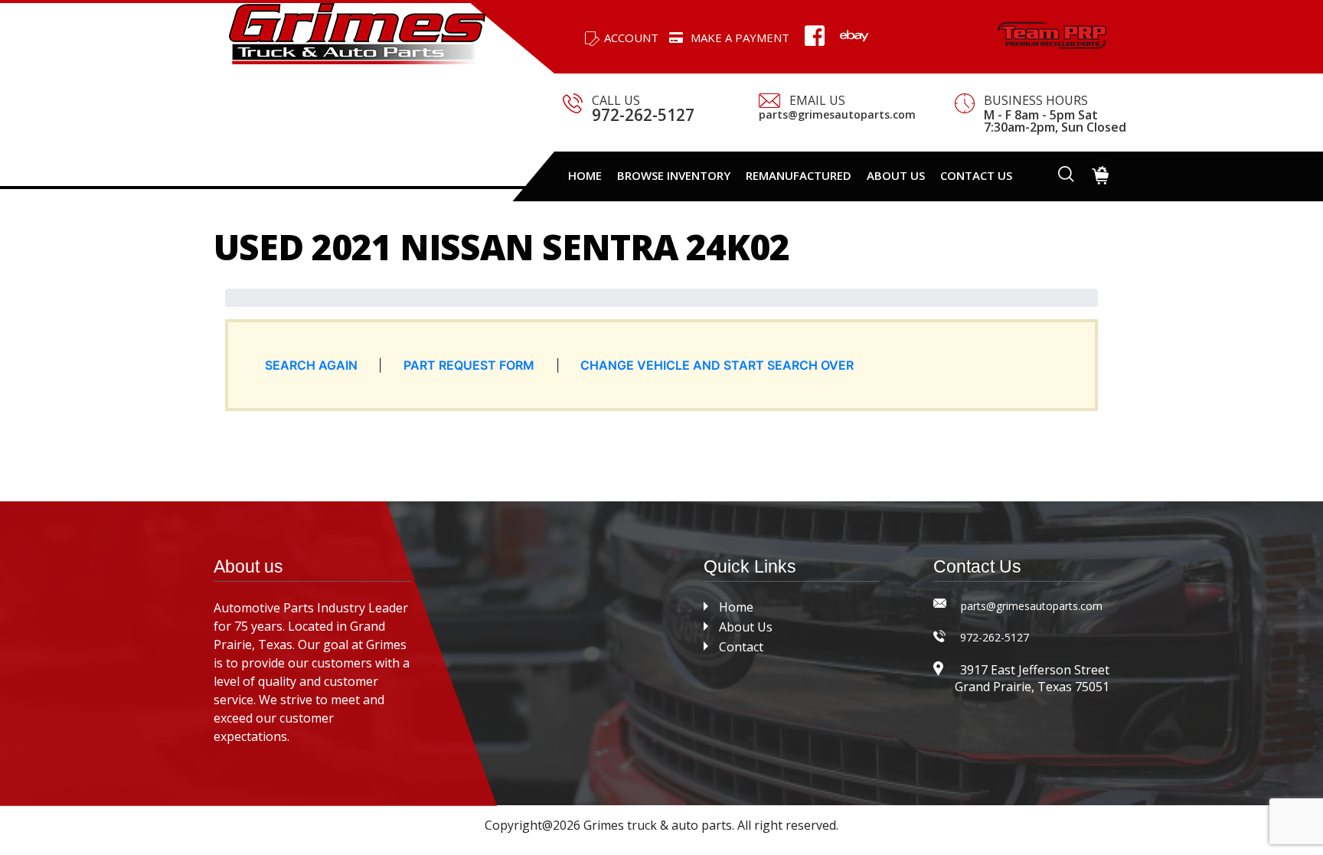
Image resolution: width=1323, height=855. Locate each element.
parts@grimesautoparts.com (837, 115)
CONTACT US (976, 175)
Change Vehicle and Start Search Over (717, 365)
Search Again (311, 365)
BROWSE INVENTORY (673, 175)
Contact (741, 646)
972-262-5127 (643, 115)
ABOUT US (896, 175)
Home (585, 175)
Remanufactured (798, 175)
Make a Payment (740, 37)
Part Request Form (468, 365)
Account (631, 37)
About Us (746, 626)
